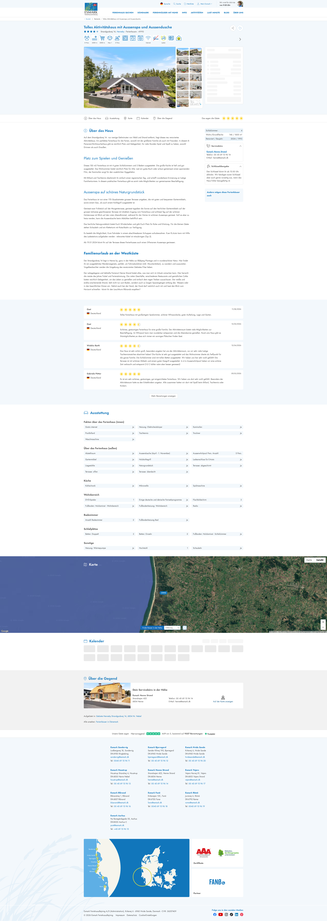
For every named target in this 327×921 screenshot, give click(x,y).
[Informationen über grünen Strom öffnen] (178, 39)
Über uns (238, 12)
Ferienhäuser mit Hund (165, 12)
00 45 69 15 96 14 (184, 698)
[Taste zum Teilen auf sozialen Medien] (233, 28)
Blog (226, 12)
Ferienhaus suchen (122, 12)
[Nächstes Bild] (240, 39)
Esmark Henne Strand (217, 151)
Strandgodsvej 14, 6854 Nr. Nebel (126, 716)
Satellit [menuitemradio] (320, 560)
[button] (163, 593)
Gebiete (99, 716)
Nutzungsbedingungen (319, 632)
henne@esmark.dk (182, 701)
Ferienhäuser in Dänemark (107, 721)
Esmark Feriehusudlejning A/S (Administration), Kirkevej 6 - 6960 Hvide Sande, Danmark (122, 911)
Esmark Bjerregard (157, 747)
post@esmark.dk (117, 825)
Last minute (213, 12)
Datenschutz (132, 915)
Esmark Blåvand (118, 792)
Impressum (120, 915)
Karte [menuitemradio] (309, 560)
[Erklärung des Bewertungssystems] (91, 31)
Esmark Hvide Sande (195, 747)
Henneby (120, 31)
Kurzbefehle (273, 632)
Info (184, 12)
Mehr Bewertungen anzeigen (163, 395)
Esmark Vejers (192, 770)
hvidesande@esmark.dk (195, 757)
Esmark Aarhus (117, 815)
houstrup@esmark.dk (119, 779)
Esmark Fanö (154, 792)
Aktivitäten (197, 12)
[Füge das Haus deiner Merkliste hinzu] (240, 28)
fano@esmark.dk (155, 802)
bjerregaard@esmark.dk (158, 757)
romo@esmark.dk (192, 802)
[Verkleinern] (323, 627)
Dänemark (143, 12)
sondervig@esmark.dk (119, 757)
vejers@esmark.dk (192, 779)
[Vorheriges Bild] (88, 77)
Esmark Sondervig (119, 747)
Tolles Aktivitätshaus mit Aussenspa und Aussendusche (122, 19)
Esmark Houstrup (118, 770)
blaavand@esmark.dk (119, 802)
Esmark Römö (191, 792)
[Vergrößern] (323, 622)
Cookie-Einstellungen (148, 915)
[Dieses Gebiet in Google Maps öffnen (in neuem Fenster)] (5, 631)
